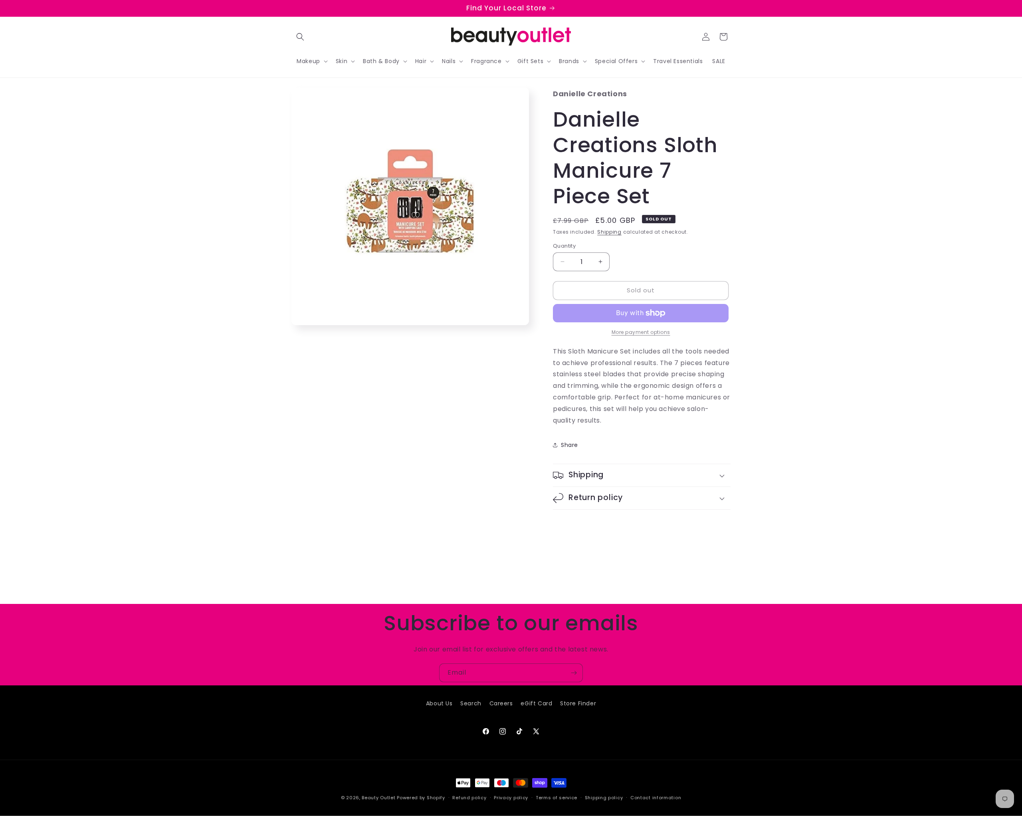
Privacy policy (511, 797)
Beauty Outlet (378, 797)
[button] (300, 37)
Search (470, 703)
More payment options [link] (641, 332)
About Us (439, 703)
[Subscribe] (573, 672)
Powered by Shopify (421, 797)
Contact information (655, 797)
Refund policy (469, 797)
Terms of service (556, 797)
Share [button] (569, 445)
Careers (501, 703)
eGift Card (536, 703)
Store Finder (578, 703)
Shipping (609, 231)
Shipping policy (604, 797)
